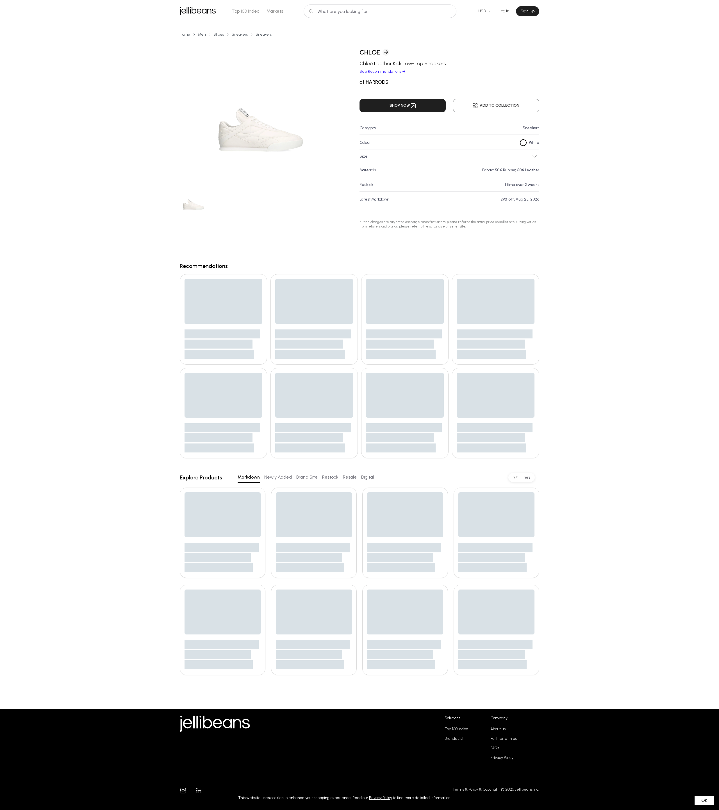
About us (498, 729)
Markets (275, 11)
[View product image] (261, 109)
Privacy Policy (501, 757)
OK (704, 800)
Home (185, 34)
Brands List (454, 738)
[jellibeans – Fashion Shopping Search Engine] (198, 11)
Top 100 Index (245, 11)
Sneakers (240, 34)
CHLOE (370, 52)
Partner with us (503, 738)
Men (202, 34)
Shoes (218, 34)
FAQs (494, 748)
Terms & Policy (465, 789)
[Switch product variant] (194, 200)
